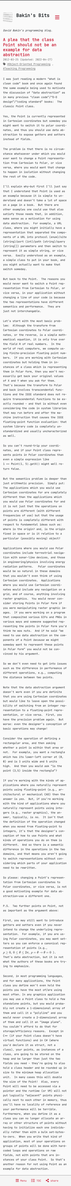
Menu (23, 1180)
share (53, 1180)
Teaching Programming (20, 68)
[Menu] (57, 18)
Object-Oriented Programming (29, 64)
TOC (38, 1180)
